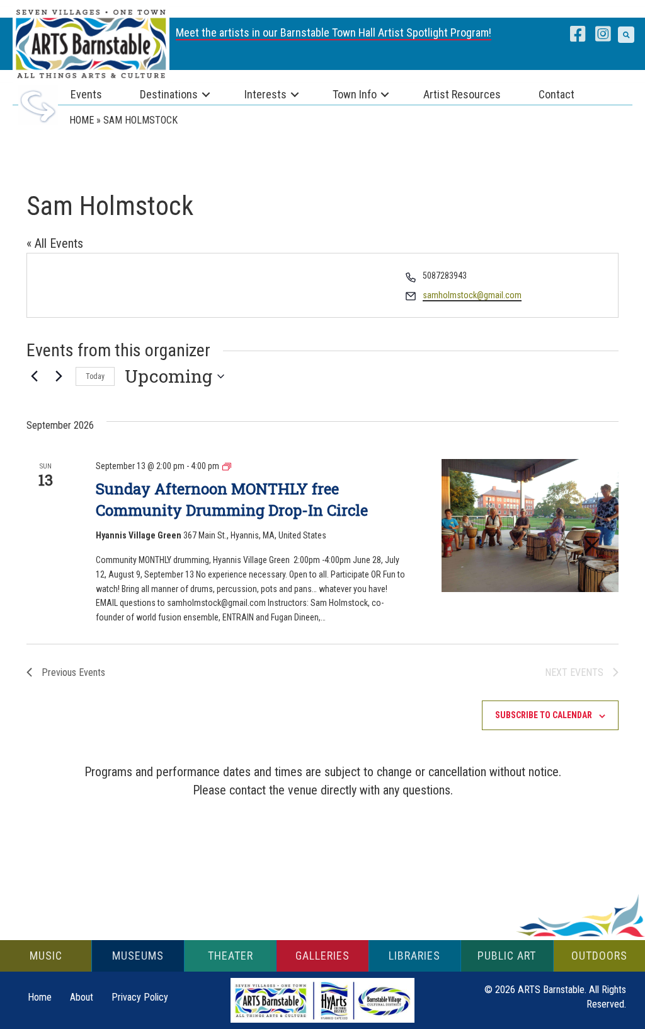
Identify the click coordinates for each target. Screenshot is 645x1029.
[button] (626, 34)
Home (81, 120)
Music (46, 955)
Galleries (322, 955)
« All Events (54, 243)
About (81, 997)
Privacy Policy (139, 997)
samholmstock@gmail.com (472, 295)
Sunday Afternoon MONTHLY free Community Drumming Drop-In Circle (232, 499)
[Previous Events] (34, 376)
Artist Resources (462, 94)
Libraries (414, 955)
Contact (556, 94)
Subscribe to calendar (543, 715)
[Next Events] (58, 376)
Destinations (169, 94)
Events (86, 94)
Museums (138, 955)
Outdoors (599, 955)
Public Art (506, 955)
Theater (230, 955)
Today (95, 376)
